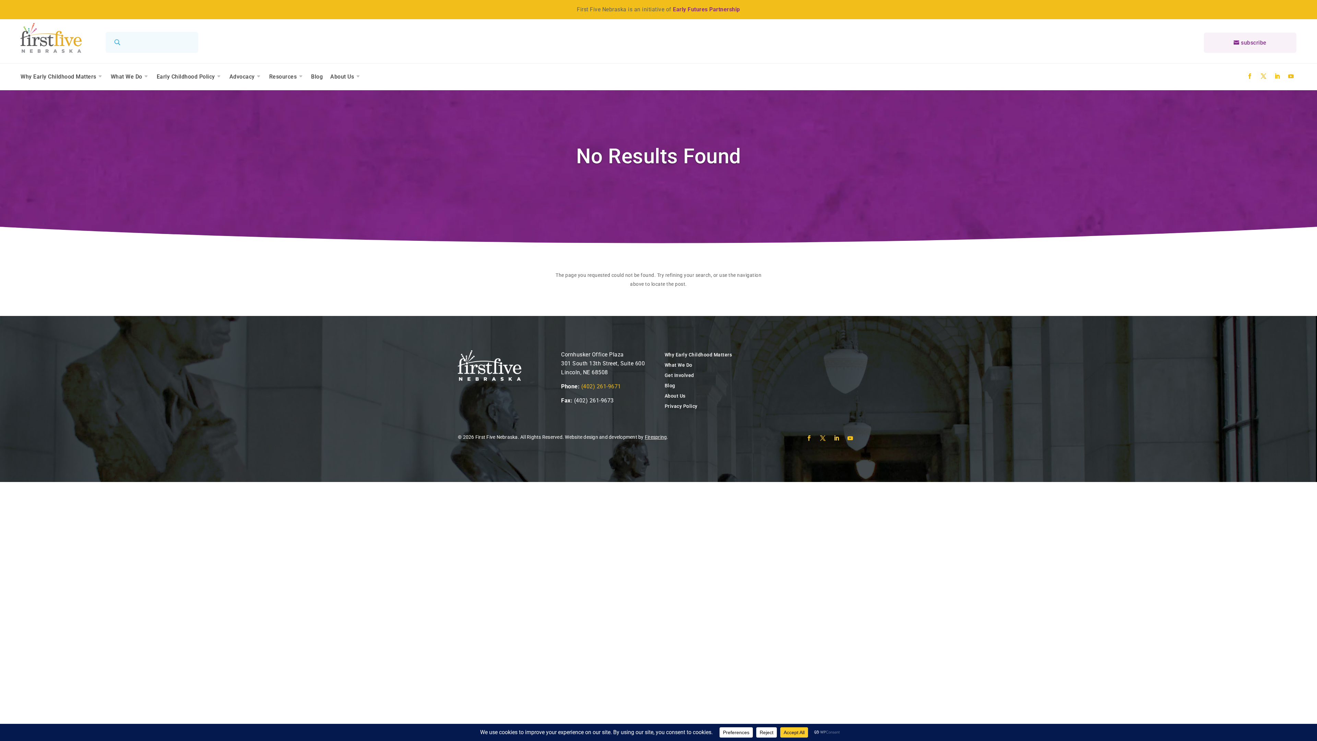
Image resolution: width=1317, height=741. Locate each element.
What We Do (126, 76)
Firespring (656, 437)
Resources (283, 76)
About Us (342, 76)
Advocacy (242, 76)
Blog (317, 76)
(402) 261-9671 (601, 386)
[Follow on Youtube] (1290, 76)
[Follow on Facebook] (1249, 76)
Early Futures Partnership (706, 9)
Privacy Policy (681, 406)
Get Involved (679, 375)
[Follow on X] (1263, 76)
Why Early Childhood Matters (58, 76)
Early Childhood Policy (186, 76)
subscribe (1254, 42)
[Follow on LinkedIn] (1277, 76)
